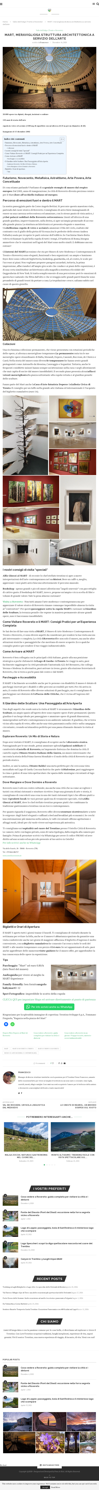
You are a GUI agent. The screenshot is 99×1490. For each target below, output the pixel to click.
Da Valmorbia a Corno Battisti (15, 1304)
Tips (8, 172)
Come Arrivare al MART (14, 156)
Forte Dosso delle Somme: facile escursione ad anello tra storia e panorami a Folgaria (37, 1298)
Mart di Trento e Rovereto (48, 1049)
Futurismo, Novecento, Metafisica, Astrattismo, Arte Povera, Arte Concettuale (33, 143)
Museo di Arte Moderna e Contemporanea (20, 1053)
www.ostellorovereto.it (12, 855)
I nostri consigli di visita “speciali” (17, 151)
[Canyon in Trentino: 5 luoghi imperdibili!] (10, 1263)
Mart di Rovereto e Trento (23, 1049)
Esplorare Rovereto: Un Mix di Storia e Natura (22, 164)
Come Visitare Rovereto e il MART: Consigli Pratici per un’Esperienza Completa (34, 153)
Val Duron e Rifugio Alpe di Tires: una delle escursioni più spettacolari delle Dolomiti (37, 1292)
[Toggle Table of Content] (61, 139)
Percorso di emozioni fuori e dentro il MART (21, 145)
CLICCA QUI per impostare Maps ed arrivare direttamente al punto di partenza (49, 999)
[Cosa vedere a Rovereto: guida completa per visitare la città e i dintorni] (10, 1200)
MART (6, 1049)
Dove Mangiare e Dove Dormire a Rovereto (21, 166)
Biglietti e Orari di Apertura (15, 169)
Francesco (44, 42)
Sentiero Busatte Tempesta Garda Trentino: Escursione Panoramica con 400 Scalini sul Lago (40, 1309)
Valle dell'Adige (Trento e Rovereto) (28, 22)
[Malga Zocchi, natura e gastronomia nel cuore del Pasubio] (26, 1137)
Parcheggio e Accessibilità (15, 159)
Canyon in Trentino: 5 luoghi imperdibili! (41, 1259)
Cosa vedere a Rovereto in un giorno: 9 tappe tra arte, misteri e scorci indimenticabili (77, 1035)
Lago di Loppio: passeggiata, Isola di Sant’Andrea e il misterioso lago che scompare (57, 1229)
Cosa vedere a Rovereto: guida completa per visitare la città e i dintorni (46, 1035)
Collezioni (10, 148)
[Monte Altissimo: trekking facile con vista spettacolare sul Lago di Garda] (73, 1137)
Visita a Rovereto (13, 601)
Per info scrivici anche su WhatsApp (21, 842)
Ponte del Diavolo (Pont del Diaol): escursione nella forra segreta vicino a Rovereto (55, 1213)
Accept (45, 1487)
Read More (55, 1487)
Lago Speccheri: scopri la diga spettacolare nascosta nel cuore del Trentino (56, 1245)
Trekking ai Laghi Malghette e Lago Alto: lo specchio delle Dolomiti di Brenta (34, 1287)
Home (5, 22)
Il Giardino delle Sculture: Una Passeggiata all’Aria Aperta (26, 161)
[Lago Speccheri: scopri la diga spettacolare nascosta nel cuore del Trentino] (10, 1247)
